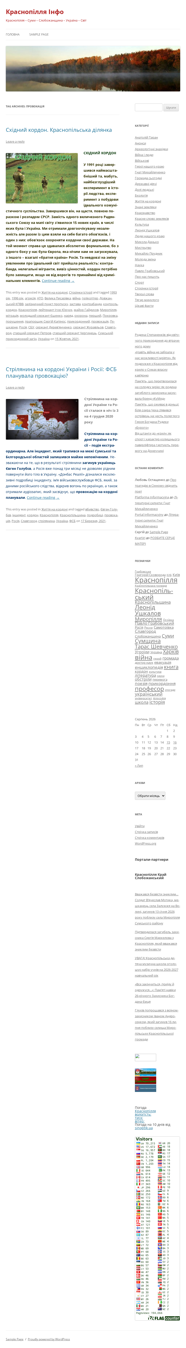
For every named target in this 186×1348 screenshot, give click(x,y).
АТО (40, 298)
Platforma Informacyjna (152, 497)
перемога (160, 679)
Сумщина (148, 641)
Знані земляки (145, 207)
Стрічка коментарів (149, 837)
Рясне (148, 627)
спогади (170, 690)
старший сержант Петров (32, 333)
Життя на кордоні (54, 292)
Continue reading (58, 280)
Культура (142, 224)
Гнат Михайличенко (150, 172)
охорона (80, 315)
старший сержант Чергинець (75, 333)
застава (75, 304)
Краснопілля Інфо (35, 11)
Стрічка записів (146, 832)
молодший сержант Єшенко (41, 315)
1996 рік (17, 298)
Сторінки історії (80, 292)
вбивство (92, 509)
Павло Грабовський (150, 271)
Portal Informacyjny (149, 514)
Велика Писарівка (58, 298)
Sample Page (39, 34)
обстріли (143, 679)
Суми (168, 636)
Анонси (140, 143)
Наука (139, 265)
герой (157, 658)
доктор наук (144, 662)
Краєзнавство (145, 213)
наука (160, 676)
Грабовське (143, 571)
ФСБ (72, 521)
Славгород (29, 521)
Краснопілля (27, 310)
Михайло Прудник (149, 253)
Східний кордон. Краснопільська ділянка (59, 129)
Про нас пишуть (147, 276)
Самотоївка (164, 627)
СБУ (31, 327)
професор (149, 688)
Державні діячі (146, 184)
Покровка (110, 315)
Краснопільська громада (151, 585)
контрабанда (92, 304)
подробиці (95, 515)
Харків (171, 651)
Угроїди (142, 652)
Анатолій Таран (146, 137)
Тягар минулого (147, 300)
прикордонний (78, 321)
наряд (68, 315)
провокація (99, 321)
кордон (11, 310)
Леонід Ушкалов (147, 230)
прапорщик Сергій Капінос (45, 321)
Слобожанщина (148, 636)
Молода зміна (145, 259)
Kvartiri (140, 538)
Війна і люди (144, 155)
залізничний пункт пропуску (46, 304)
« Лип (139, 765)
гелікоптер (90, 298)
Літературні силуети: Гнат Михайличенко (156, 503)
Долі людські (144, 189)
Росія (23, 327)
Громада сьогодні (148, 178)
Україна (44, 339)
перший (95, 315)
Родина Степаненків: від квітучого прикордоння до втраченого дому (157, 340)
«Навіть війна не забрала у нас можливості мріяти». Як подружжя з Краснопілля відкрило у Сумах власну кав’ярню (156, 363)
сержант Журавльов (88, 327)
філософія (159, 698)
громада (171, 658)
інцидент (19, 515)
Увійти (140, 826)
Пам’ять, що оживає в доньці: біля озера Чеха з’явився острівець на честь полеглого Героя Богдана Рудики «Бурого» (157, 416)
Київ (176, 574)
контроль (110, 304)
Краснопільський (154, 593)
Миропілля (108, 310)
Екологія (141, 195)
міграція (12, 315)
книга (171, 666)
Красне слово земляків (152, 218)
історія (157, 702)
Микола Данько (147, 242)
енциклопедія (149, 667)
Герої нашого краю (149, 166)
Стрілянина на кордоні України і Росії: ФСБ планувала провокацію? (61, 372)
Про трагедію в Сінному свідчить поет (156, 486)
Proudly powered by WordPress (49, 1339)
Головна (13, 34)
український (149, 694)
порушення (14, 321)
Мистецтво (143, 247)
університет (143, 698)
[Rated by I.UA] (145, 1060)
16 (175, 742)
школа (141, 702)
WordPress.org (145, 843)
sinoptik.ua (144, 1128)
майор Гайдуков (86, 310)
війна (76, 298)
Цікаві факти (144, 305)
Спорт (139, 282)
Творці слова (144, 294)
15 (168, 742)
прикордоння (162, 683)
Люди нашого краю (150, 236)
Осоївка (168, 620)
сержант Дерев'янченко (54, 327)
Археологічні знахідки (151, 149)
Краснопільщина (72, 515)
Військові (142, 160)
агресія (30, 298)
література (145, 675)
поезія (141, 683)
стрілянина (46, 521)
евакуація (162, 662)
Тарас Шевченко (156, 646)
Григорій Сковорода (150, 575)
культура (155, 672)
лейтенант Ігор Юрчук (55, 310)
